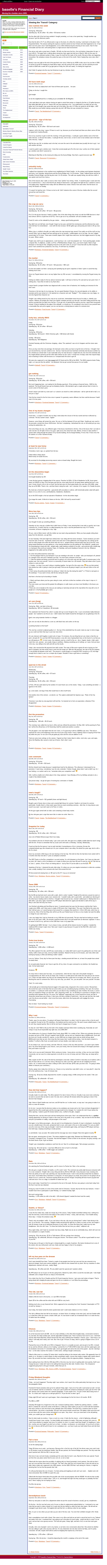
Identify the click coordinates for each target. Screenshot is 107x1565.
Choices (32, 1329)
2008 (21, 64)
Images (5, 86)
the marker (33, 258)
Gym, (36, 876)
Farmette (5, 74)
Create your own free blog (35, 1)
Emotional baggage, (41, 73)
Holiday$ (5, 83)
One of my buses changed (39, 411)
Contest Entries (7, 62)
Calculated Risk (7, 142)
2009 (21, 62)
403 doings (5, 50)
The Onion (5, 173)
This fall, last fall (36, 1292)
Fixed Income (6, 76)
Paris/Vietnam (6, 98)
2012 (21, 54)
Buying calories (7, 52)
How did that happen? (38, 1090)
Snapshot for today (37, 826)
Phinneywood (6, 164)
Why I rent (33, 1015)
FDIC (4, 154)
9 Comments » (57, 748)
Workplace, (38, 249)
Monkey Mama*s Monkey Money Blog (12, 131)
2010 (21, 59)
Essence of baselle (7, 71)
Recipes (5, 105)
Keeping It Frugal (7, 133)
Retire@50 (5, 124)
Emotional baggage (7, 69)
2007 (21, 66)
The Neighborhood (7, 110)
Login (25, 1)
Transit (4, 112)
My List (4, 93)
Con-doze (5, 59)
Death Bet (5, 64)
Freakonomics (6, 157)
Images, (42, 818)
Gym (4, 81)
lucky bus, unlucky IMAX (39, 318)
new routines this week (38, 26)
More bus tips (34, 511)
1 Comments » (44, 196)
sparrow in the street (37, 665)
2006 (21, 69)
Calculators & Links (8, 54)
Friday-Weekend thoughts (39, 1377)
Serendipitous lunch (37, 1496)
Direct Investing (7, 152)
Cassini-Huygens (7, 145)
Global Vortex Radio (8, 159)
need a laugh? (34, 793)
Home (30, 18)
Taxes (4, 107)
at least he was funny (37, 446)
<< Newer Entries (34, 1552)
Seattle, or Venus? (36, 1208)
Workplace (5, 115)
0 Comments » (50, 365)
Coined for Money (7, 147)
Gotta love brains (36, 940)
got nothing (33, 374)
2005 (21, 71)
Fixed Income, (46, 309)
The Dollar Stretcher (8, 171)
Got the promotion (36, 714)
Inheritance (5, 88)
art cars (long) (35, 601)
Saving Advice (68, 1557)
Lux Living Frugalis (7, 136)
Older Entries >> (96, 1552)
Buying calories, (40, 503)
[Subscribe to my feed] (4, 40)
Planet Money (6, 166)
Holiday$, (38, 365)
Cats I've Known (7, 57)
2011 (21, 57)
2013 (21, 52)
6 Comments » (57, 656)
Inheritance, (38, 402)
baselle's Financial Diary (48, 1557)
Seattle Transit (6, 169)
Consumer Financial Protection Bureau (12, 149)
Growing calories (7, 79)
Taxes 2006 (33, 884)
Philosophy (5, 100)
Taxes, (37, 932)
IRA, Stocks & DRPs (8, 91)
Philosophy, (50, 1007)
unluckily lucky (35, 167)
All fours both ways (37, 82)
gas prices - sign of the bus (40, 120)
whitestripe (5, 126)
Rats (30, 1161)
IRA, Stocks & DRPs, (52, 1369)
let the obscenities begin (39, 472)
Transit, (37, 111)
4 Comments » (64, 249)
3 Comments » (60, 503)
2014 (21, 50)
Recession (5, 103)
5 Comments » (51, 158)
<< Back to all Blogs (7, 1)
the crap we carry (36, 204)
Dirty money (6, 66)
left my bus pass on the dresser (42, 1257)
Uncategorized (6, 117)
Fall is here (33, 1440)
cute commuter (35, 757)
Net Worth (5, 95)
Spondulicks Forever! (8, 128)
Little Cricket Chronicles (9, 161)
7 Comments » (57, 73)
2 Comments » (56, 111)
